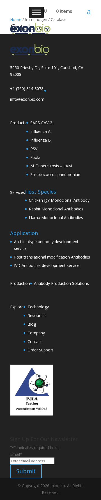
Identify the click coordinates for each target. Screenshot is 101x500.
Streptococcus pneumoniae (55, 174)
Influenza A (40, 131)
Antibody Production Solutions (61, 283)
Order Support (40, 350)
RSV (33, 148)
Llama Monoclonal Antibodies (56, 217)
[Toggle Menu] (36, 12)
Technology (38, 306)
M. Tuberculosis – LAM (51, 165)
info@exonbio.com (27, 99)
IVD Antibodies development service (46, 265)
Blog (31, 324)
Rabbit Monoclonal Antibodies (56, 209)
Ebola (35, 157)
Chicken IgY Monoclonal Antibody (59, 200)
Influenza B (40, 140)
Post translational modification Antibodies (52, 257)
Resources (37, 315)
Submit (26, 471)
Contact (34, 341)
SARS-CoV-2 (41, 122)
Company (36, 332)
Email (16, 454)
